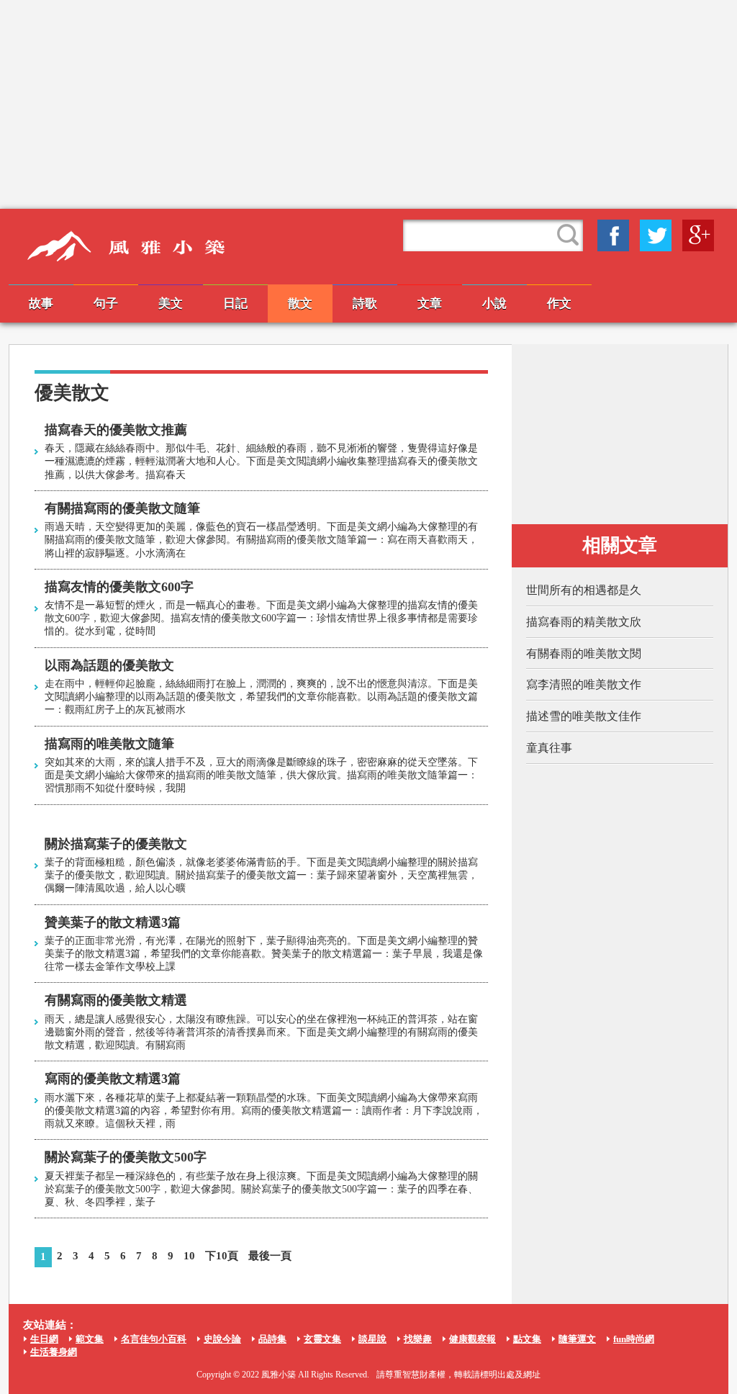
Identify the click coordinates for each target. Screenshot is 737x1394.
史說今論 (222, 1339)
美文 (170, 303)
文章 (429, 303)
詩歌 (365, 303)
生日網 (44, 1339)
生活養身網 (53, 1351)
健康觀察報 (472, 1339)
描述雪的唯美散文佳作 (583, 716)
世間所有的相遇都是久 (583, 590)
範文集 (90, 1339)
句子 (106, 303)
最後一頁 (269, 1256)
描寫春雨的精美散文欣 (583, 622)
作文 (559, 303)
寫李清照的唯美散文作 (583, 684)
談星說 (372, 1339)
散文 (300, 303)
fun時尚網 (633, 1339)
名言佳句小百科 (153, 1339)
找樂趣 (418, 1339)
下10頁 (221, 1256)
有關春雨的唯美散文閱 (583, 653)
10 (189, 1256)
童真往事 (549, 748)
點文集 (527, 1339)
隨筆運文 (577, 1339)
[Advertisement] (368, 104)
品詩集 (272, 1339)
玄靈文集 (322, 1339)
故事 (41, 303)
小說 (494, 303)
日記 (235, 303)
